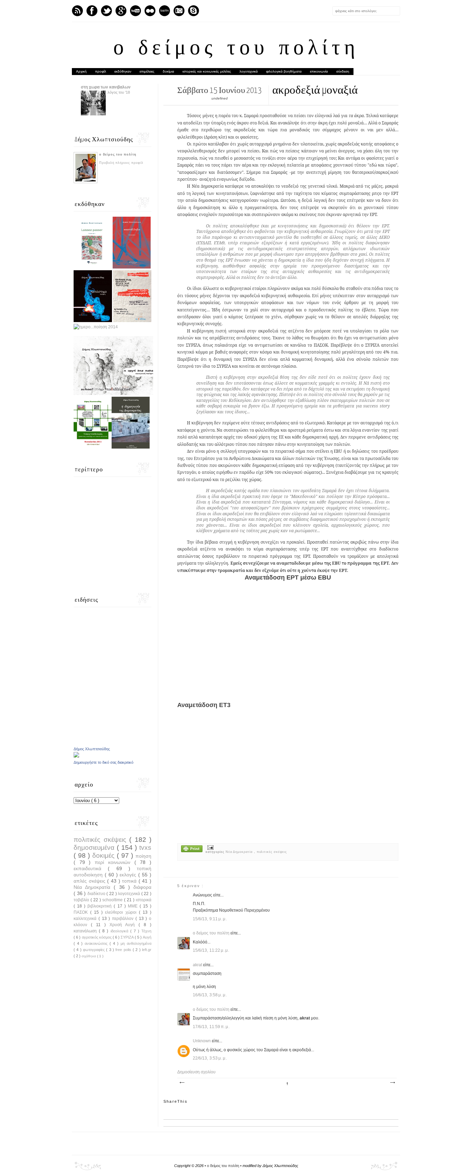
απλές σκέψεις (90, 881)
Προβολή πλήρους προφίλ (121, 162)
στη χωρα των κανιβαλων (106, 87)
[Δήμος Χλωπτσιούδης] (76, 756)
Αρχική (81, 71)
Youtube (135, 10)
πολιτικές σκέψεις (272, 852)
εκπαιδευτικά (91, 868)
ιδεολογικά (120, 931)
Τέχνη (146, 931)
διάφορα (142, 887)
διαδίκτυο (97, 893)
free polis (124, 950)
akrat (198, 964)
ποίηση (143, 856)
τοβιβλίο (82, 899)
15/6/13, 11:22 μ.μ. (211, 950)
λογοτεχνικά (248, 71)
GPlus (120, 10)
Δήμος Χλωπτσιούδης (92, 749)
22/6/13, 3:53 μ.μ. (210, 1058)
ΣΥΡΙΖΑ (127, 937)
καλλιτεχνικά (86, 918)
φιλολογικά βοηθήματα (284, 71)
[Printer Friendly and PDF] (191, 849)
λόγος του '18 (118, 92)
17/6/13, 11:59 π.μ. (211, 1026)
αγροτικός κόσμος (97, 937)
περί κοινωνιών (114, 862)
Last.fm (164, 10)
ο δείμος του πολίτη (236, 49)
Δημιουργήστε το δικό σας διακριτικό (103, 762)
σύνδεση (342, 71)
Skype (193, 10)
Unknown (202, 1040)
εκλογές (129, 874)
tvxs (145, 847)
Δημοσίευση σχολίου (196, 1072)
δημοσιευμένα (95, 847)
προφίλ (100, 71)
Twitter (106, 10)
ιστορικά (143, 899)
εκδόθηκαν (122, 71)
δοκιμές (104, 855)
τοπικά (130, 881)
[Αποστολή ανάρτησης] (210, 847)
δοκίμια (168, 71)
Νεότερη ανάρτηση (181, 1082)
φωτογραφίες (94, 950)
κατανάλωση (86, 931)
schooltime (113, 899)
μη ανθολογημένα (136, 943)
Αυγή (147, 937)
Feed (77, 10)
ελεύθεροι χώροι (122, 912)
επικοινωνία (319, 71)
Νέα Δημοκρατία (240, 852)
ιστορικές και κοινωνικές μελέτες (206, 71)
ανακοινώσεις (97, 943)
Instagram (179, 10)
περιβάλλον (123, 918)
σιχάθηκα (89, 956)
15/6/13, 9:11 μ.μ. (210, 918)
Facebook (91, 10)
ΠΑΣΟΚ (82, 912)
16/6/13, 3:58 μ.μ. (210, 994)
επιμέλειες (147, 71)
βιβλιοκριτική (100, 906)
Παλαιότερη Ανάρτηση (392, 1082)
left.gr (146, 950)
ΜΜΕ (134, 906)
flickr (149, 10)
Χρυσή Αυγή (124, 924)
